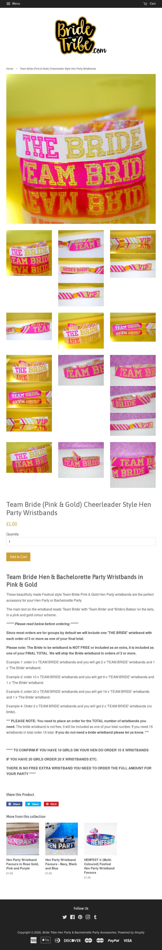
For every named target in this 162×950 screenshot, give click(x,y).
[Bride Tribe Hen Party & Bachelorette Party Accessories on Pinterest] (80, 918)
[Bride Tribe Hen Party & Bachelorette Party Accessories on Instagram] (87, 918)
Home (9, 68)
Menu (15, 3)
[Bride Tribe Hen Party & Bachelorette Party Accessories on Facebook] (72, 918)
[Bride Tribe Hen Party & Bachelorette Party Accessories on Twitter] (64, 918)
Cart (152, 3)
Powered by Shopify (131, 932)
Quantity (12, 534)
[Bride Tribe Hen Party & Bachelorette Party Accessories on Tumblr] (95, 918)
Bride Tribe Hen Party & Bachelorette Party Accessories (79, 932)
